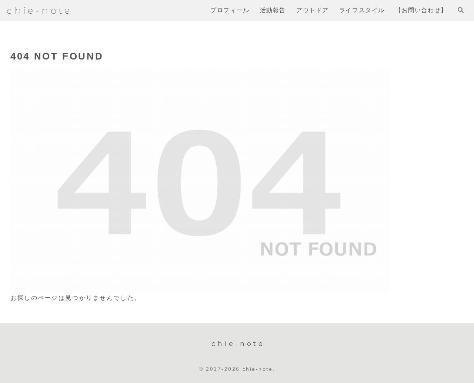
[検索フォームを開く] (461, 10)
